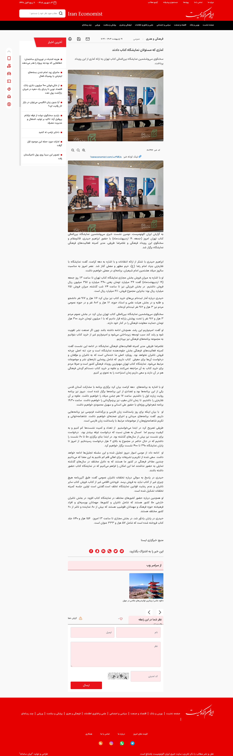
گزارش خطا (72, 618)
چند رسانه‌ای (87, 25)
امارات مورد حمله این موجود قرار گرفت (44, 143)
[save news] (78, 39)
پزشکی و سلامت (109, 25)
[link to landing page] (200, 14)
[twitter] (115, 551)
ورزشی (97, 25)
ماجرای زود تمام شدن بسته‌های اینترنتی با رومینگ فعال (45, 74)
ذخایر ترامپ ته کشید (49, 132)
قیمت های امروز (140, 734)
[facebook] (90, 551)
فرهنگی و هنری (125, 25)
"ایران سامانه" (26, 754)
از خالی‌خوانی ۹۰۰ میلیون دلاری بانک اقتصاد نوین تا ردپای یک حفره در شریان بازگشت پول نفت (42, 89)
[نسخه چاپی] (70, 39)
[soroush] (96, 551)
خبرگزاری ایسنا (149, 540)
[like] (121, 619)
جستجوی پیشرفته (170, 2)
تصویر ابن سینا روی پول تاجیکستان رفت (43, 156)
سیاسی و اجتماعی (164, 25)
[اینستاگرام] (111, 743)
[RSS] (101, 743)
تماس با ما (198, 2)
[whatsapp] (108, 551)
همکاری (88, 734)
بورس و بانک (194, 25)
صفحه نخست (208, 25)
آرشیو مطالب (153, 2)
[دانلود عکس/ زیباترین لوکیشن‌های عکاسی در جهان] (146, 586)
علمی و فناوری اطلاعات (144, 25)
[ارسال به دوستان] (87, 39)
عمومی (136, 39)
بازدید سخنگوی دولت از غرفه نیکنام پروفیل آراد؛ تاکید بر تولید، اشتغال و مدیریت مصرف (43, 119)
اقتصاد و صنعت (180, 25)
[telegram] (123, 551)
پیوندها (186, 2)
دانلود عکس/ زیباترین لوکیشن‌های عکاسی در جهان (143, 600)
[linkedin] (102, 551)
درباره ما (211, 2)
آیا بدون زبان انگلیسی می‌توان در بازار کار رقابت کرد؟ (42, 104)
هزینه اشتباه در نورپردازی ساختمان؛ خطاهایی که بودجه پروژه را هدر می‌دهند (42, 61)
